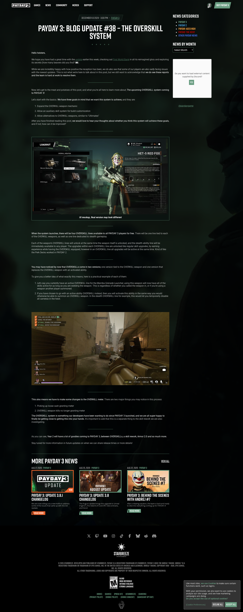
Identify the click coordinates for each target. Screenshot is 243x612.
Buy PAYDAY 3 (222, 5)
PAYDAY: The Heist (186, 32)
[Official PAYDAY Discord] (154, 536)
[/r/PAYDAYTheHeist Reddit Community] (146, 536)
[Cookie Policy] (112, 597)
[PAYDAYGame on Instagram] (113, 536)
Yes (191, 82)
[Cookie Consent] (127, 597)
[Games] (108, 594)
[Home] (99, 594)
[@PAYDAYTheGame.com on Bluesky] (137, 536)
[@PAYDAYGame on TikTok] (121, 536)
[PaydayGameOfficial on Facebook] (129, 536)
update (78, 59)
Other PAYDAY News (187, 35)
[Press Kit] (118, 594)
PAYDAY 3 (115, 18)
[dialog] (212, 595)
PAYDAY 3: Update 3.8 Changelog (94, 497)
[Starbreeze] (131, 594)
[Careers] (142, 594)
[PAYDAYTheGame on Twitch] (97, 536)
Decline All (218, 604)
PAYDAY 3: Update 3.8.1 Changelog (47, 497)
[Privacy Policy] (96, 597)
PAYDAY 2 (182, 25)
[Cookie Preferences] (195, 605)
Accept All (231, 604)
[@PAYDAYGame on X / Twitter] (89, 536)
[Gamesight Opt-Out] (145, 597)
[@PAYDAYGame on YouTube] (105, 536)
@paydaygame (185, 105)
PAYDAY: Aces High (186, 29)
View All (165, 461)
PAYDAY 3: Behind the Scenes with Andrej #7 (148, 497)
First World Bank (121, 59)
